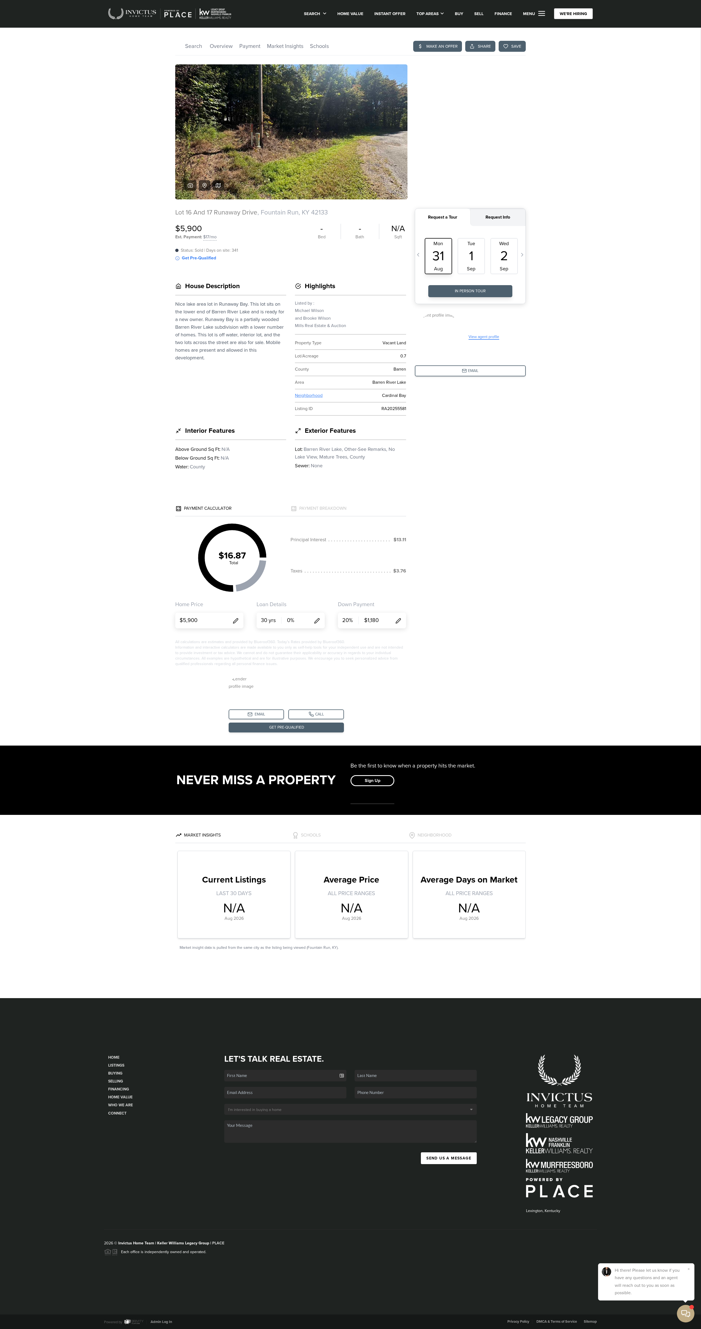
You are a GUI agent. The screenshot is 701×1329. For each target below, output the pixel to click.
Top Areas (427, 13)
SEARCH (312, 13)
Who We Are (120, 1105)
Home (113, 1057)
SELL (479, 13)
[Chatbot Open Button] (685, 1313)
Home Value (350, 13)
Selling (115, 1081)
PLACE (218, 1243)
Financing (118, 1089)
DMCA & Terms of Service (556, 1321)
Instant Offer (390, 13)
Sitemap (590, 1321)
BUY (459, 13)
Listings (116, 1065)
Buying (115, 1073)
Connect (117, 1113)
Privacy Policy (518, 1321)
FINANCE (503, 13)
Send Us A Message (448, 1158)
